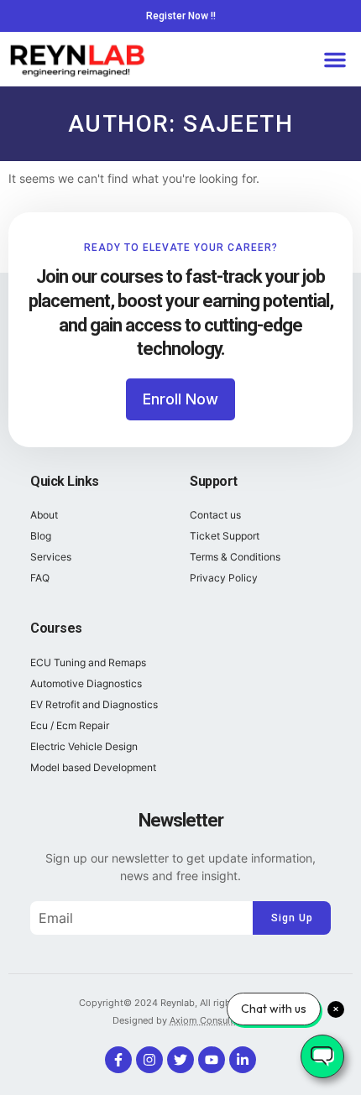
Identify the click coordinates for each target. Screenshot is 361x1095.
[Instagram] (149, 1059)
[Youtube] (211, 1059)
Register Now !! (181, 16)
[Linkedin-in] (242, 1059)
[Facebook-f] (118, 1059)
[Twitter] (180, 1059)
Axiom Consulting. (209, 1020)
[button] (335, 59)
